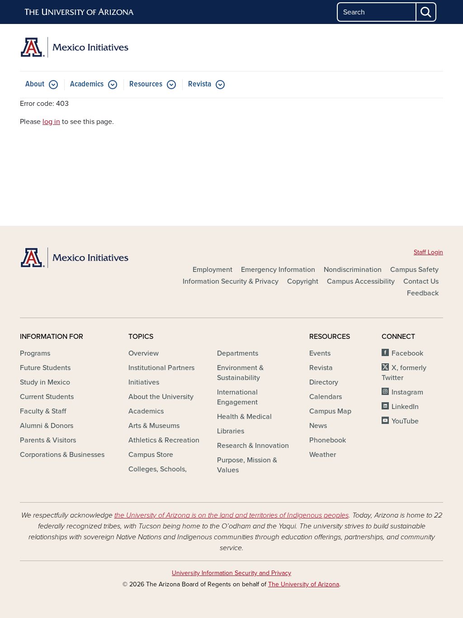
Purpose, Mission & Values (247, 465)
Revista (199, 84)
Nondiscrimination (353, 269)
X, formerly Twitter (404, 372)
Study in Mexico (45, 382)
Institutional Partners (161, 367)
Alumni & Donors (46, 425)
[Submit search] (426, 12)
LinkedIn (405, 406)
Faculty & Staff (43, 411)
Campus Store (150, 454)
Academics (87, 84)
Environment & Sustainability (240, 372)
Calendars (325, 396)
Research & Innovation (253, 445)
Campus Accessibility (361, 281)
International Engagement (237, 397)
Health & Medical (244, 416)
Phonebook (327, 440)
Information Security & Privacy (231, 281)
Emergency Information (278, 269)
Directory (323, 382)
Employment (212, 269)
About (34, 84)
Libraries (230, 431)
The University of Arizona (303, 584)
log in (51, 121)
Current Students (47, 396)
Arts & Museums (154, 425)
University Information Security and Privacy (231, 573)
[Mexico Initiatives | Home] (87, 47)
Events (320, 353)
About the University (161, 396)
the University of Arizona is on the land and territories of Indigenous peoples (231, 515)
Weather (322, 454)
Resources (145, 84)
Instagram (407, 392)
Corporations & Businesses (62, 454)
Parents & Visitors (48, 440)
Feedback (423, 293)
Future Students (45, 367)
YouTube (405, 421)
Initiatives (143, 382)
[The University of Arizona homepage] (79, 12)
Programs (35, 353)
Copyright (302, 281)
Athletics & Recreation (163, 440)
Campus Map (330, 411)
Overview (143, 353)
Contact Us (421, 281)
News (318, 425)
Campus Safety (414, 269)
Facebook (407, 353)
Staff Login (428, 252)
